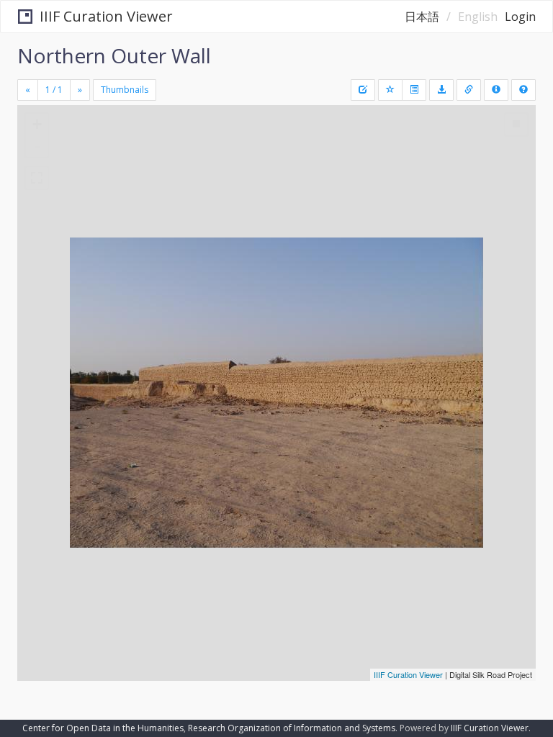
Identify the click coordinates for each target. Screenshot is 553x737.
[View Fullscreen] (37, 178)
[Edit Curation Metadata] (363, 90)
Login (520, 16)
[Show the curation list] (414, 90)
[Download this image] (441, 90)
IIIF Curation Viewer (106, 16)
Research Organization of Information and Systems (291, 728)
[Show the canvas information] (469, 90)
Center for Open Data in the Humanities (103, 728)
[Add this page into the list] (390, 90)
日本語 (422, 16)
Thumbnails (124, 89)
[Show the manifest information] (496, 90)
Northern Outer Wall (114, 55)
